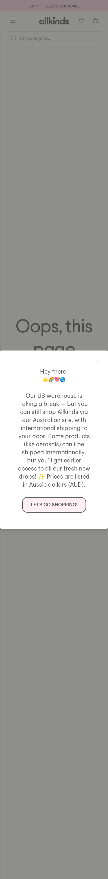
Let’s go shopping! (54, 505)
